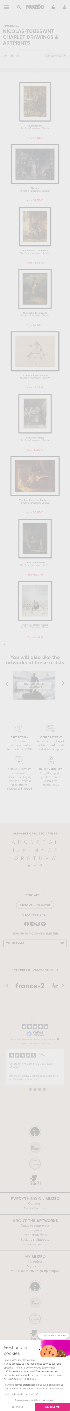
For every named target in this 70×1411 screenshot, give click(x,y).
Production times (35, 1234)
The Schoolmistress (35, 564)
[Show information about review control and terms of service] (58, 1039)
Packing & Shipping (35, 1239)
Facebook (5, 56)
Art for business (35, 1208)
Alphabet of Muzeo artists (35, 834)
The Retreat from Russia (35, 626)
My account (35, 1266)
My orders (35, 1261)
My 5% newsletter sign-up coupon (35, 1271)
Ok (62, 943)
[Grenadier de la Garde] (35, 308)
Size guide (35, 1230)
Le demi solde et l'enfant (35, 376)
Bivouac (35, 189)
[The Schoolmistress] (35, 557)
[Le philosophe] (35, 121)
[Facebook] (26, 925)
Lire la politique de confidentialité (21, 1394)
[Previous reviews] (3, 1067)
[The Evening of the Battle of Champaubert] (34, 495)
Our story (35, 1203)
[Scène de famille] (35, 432)
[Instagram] (32, 925)
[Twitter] (43, 925)
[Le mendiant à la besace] (35, 245)
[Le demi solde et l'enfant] (35, 370)
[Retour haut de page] (4, 644)
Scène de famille (35, 439)
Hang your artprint (35, 1244)
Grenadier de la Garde (35, 314)
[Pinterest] (38, 925)
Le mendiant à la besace (35, 252)
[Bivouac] (35, 183)
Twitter (12, 56)
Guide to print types (35, 1225)
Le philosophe (35, 127)
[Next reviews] (67, 1067)
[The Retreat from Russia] (35, 620)
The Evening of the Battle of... (35, 501)
